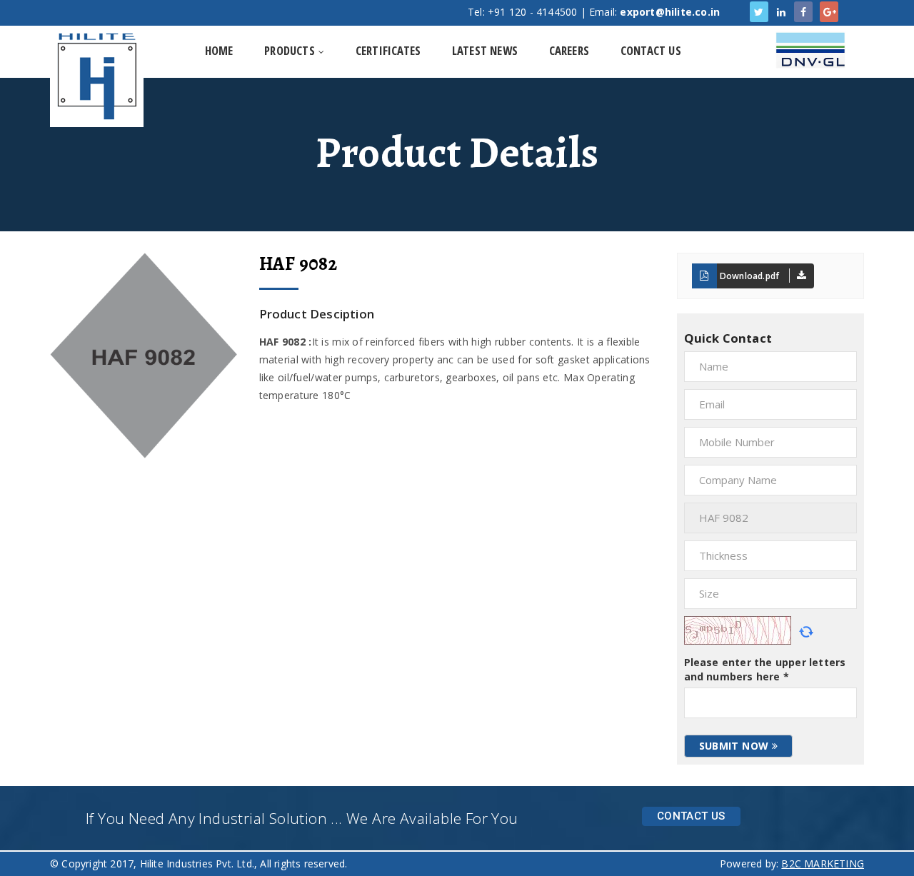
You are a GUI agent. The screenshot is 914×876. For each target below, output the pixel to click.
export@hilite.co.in (670, 12)
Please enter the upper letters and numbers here (765, 669)
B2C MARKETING (822, 863)
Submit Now (735, 745)
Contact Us (691, 816)
